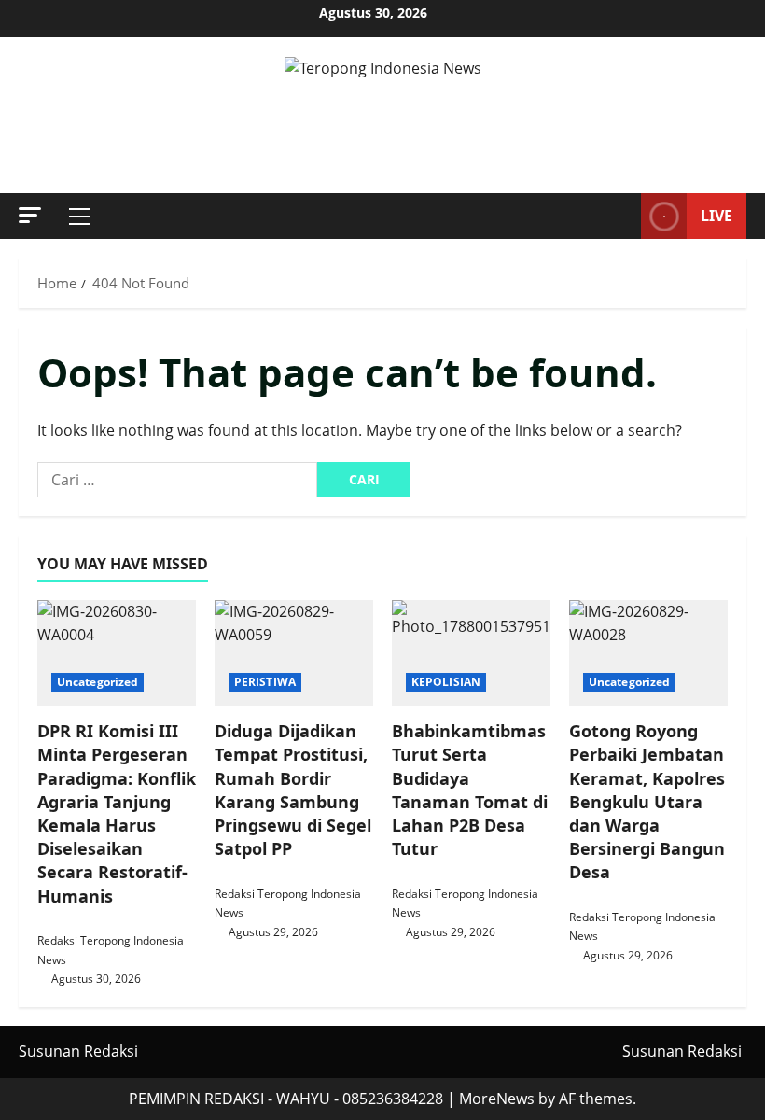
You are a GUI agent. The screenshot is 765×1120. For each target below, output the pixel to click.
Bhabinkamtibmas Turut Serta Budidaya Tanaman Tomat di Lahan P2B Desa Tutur (470, 790)
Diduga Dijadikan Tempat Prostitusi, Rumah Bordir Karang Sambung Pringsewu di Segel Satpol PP (293, 790)
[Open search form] (621, 216)
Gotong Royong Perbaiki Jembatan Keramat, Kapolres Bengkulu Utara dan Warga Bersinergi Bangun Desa (647, 801)
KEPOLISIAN (445, 682)
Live (716, 215)
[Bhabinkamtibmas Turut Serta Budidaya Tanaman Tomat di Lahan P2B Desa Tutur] (471, 653)
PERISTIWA (265, 682)
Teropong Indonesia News (383, 115)
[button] (30, 215)
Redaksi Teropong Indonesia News (110, 949)
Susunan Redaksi (78, 1051)
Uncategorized (97, 682)
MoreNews (497, 1098)
